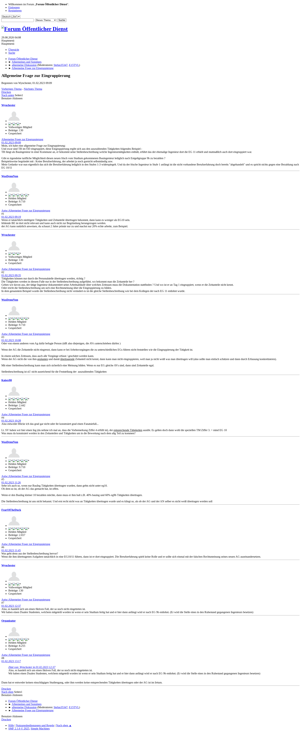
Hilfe (11, 725)
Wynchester (8, 105)
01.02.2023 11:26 (11, 482)
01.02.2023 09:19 (11, 216)
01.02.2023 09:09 (11, 142)
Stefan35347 (61, 65)
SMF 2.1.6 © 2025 (18, 728)
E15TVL (74, 65)
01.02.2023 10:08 (11, 340)
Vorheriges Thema (11, 88)
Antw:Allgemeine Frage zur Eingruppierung (25, 210)
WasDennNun (9, 176)
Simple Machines (40, 728)
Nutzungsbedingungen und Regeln (35, 725)
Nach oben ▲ (64, 725)
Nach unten (7, 95)
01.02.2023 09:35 (11, 275)
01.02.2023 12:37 (11, 605)
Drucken (6, 92)
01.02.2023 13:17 (11, 661)
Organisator (8, 620)
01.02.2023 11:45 (11, 550)
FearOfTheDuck (11, 509)
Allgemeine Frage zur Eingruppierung (22, 139)
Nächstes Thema (33, 88)
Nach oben (7, 691)
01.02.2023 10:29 (11, 420)
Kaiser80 (6, 380)
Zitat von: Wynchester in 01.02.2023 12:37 (31, 667)
